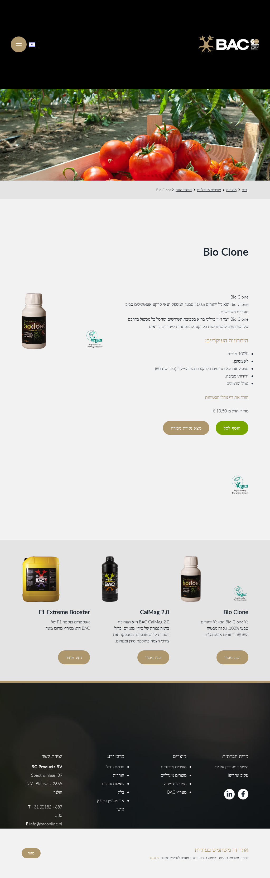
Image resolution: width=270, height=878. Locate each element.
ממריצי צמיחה (175, 784)
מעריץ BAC (176, 792)
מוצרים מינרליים (209, 189)
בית (244, 189)
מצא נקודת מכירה (186, 428)
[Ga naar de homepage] (228, 44)
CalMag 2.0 (154, 612)
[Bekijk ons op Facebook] (243, 794)
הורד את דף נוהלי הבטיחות (226, 397)
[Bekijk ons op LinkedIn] (229, 794)
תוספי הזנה (184, 189)
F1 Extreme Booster (64, 612)
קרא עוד (154, 858)
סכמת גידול (115, 767)
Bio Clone (235, 612)
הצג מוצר (232, 657)
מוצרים (231, 189)
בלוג (121, 792)
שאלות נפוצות (113, 784)
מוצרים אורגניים (173, 767)
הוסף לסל (232, 428)
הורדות (118, 775)
